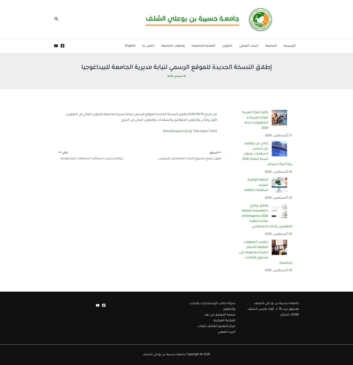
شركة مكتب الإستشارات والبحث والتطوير (212, 306)
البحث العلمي (248, 46)
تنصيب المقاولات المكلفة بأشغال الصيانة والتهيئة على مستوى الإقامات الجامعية (265, 253)
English (130, 46)
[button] (56, 19)
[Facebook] (62, 46)
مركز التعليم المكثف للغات (216, 326)
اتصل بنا (148, 46)
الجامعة (271, 46)
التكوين (227, 46)
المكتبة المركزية (224, 320)
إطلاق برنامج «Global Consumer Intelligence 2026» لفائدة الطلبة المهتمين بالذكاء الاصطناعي (266, 216)
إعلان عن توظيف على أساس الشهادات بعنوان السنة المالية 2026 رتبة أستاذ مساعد (267, 154)
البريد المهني (226, 332)
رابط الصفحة (181, 131)
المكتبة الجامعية (203, 46)
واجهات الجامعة (173, 46)
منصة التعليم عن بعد (219, 315)
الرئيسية (290, 46)
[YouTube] (56, 46)
